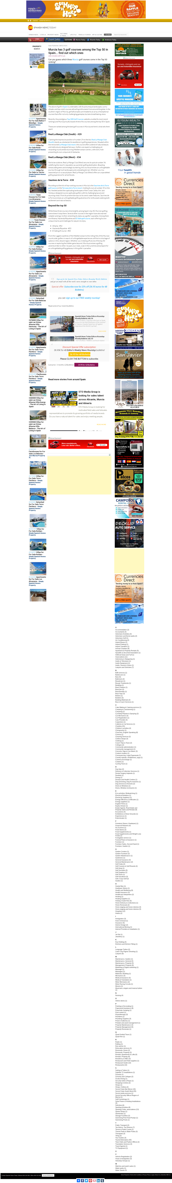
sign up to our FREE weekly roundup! (83, 298)
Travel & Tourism (84, 35)
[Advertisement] (79, 475)
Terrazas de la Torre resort (72, 188)
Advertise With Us (166, 1175)
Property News (53, 35)
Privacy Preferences (48, 1175)
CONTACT (35, 20)
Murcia (75, 59)
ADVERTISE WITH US (44, 20)
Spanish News (33, 35)
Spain (65, 107)
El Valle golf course (83, 218)
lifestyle (73, 35)
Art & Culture (97, 35)
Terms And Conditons (136, 1175)
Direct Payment (125, 1175)
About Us (157, 1175)
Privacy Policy (146, 1175)
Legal (152, 1175)
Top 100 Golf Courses (75, 119)
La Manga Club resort (67, 144)
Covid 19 (43, 35)
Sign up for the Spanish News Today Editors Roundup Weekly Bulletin (82, 279)
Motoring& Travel (63, 35)
